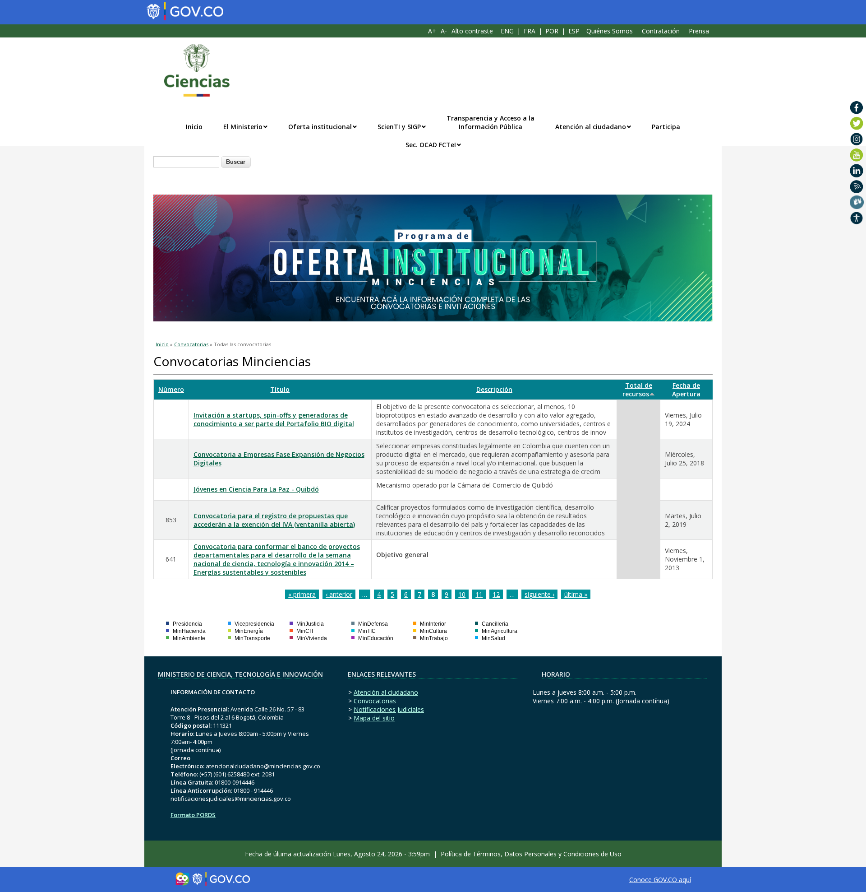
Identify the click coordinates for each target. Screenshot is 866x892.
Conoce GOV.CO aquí (660, 879)
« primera (302, 594)
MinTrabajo (434, 638)
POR (551, 31)
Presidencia (187, 624)
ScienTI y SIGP (399, 126)
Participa (666, 126)
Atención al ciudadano (590, 126)
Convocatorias (191, 344)
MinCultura (433, 631)
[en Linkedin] (857, 170)
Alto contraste (472, 31)
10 (461, 594)
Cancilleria (495, 624)
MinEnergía (249, 631)
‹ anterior (339, 594)
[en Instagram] (857, 139)
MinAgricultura (499, 631)
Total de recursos (637, 389)
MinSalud (493, 638)
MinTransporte (252, 638)
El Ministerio (243, 126)
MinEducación (375, 638)
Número (171, 389)
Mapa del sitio (374, 718)
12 (496, 594)
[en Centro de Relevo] (857, 202)
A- (444, 31)
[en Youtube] (857, 155)
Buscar (235, 161)
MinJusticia (310, 624)
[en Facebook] (857, 107)
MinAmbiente (189, 638)
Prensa (699, 31)
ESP (574, 31)
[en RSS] (857, 186)
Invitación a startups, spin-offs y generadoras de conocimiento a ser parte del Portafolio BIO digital (273, 419)
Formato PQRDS (193, 815)
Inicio (194, 126)
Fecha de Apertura (686, 389)
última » (575, 594)
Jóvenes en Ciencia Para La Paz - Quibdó (256, 489)
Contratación (661, 31)
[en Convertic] (857, 218)
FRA (529, 31)
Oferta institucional (320, 126)
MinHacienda (189, 631)
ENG (507, 31)
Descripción (494, 389)
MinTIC (367, 631)
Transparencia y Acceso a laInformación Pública (490, 122)
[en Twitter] (857, 123)
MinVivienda (311, 638)
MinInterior (433, 624)
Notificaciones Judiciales (389, 709)
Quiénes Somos (609, 31)
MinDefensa (373, 624)
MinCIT (305, 631)
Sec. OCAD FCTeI (430, 144)
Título (280, 389)
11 (479, 594)
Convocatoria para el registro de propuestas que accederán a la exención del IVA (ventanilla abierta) (274, 520)
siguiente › (539, 594)
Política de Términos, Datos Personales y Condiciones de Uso (531, 854)
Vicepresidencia (254, 624)
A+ (432, 31)
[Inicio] (192, 70)
